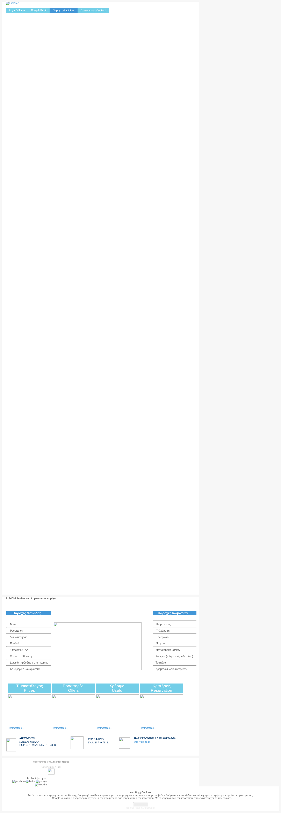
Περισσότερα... (16, 728)
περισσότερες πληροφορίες (140, 807)
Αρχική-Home (17, 10)
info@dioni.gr (142, 741)
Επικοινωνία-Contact (93, 10)
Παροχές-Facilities (63, 10)
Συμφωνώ (140, 804)
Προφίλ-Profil (38, 10)
